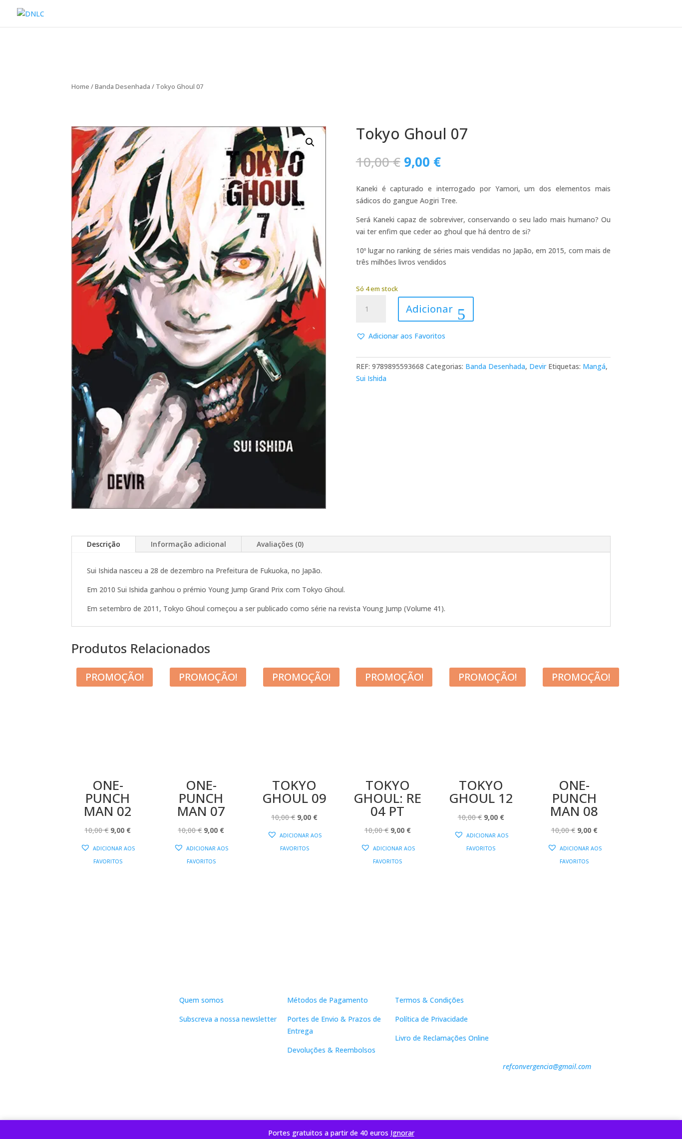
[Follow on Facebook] (115, 1086)
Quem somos (201, 1000)
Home (80, 86)
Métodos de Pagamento (327, 1000)
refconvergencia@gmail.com (547, 1066)
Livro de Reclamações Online (442, 1038)
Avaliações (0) (280, 544)
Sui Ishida (371, 378)
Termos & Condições (429, 1000)
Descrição (103, 544)
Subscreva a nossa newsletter (228, 1019)
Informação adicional (188, 544)
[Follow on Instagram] (135, 1086)
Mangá (594, 366)
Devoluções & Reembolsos (331, 1050)
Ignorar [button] (402, 1133)
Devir (537, 366)
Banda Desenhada (122, 86)
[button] (310, 142)
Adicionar (429, 309)
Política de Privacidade (431, 1019)
